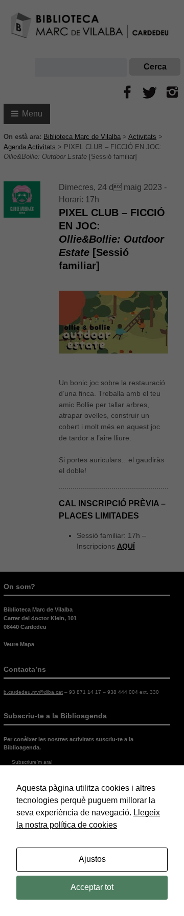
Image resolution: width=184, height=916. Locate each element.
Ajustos (92, 859)
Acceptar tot (92, 887)
